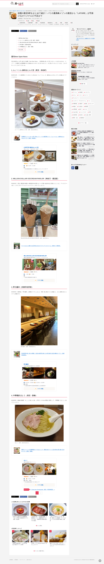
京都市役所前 (22, 22)
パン (89, 100)
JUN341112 (31, 346)
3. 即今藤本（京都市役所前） (25, 44)
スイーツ (35, 24)
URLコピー (32, 496)
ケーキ (79, 95)
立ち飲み (80, 106)
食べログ (93, 3)
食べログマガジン (17, 4)
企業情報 (11, 559)
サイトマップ (22, 559)
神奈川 (38, 20)
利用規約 (16, 559)
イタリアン (87, 92)
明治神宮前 (42, 22)
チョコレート (76, 98)
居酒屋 (51, 24)
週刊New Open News (23, 38)
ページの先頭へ (100, 560)
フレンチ (92, 103)
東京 (33, 20)
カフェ (74, 95)
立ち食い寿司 (88, 115)
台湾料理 (75, 109)
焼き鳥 (80, 115)
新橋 (36, 22)
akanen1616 (33, 129)
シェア (23, 496)
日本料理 (57, 24)
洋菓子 (62, 24)
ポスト (14, 30)
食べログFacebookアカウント (72, 167)
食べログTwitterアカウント (76, 167)
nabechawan (24, 442)
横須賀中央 (50, 22)
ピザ (40, 24)
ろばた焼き (75, 112)
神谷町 (66, 22)
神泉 (61, 22)
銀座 (72, 22)
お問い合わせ (29, 559)
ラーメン (46, 24)
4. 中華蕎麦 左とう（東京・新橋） (26, 46)
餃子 (80, 109)
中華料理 (75, 103)
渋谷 (56, 22)
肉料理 (86, 106)
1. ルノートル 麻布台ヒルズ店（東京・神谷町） (29, 40)
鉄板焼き (82, 117)
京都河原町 (30, 22)
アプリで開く (34, 171)
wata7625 (45, 238)
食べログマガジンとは (85, 3)
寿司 (90, 112)
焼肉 (67, 24)
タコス (85, 109)
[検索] (77, 4)
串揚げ (74, 106)
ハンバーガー (83, 112)
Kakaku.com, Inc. (78, 559)
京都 (28, 20)
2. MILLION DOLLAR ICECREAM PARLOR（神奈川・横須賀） (33, 42)
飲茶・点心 (75, 117)
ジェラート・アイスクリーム (25, 24)
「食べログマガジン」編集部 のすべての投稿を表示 (85, 39)
